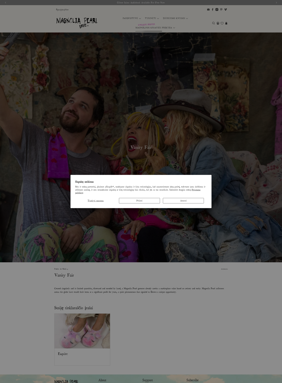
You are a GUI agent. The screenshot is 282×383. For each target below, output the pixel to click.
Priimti (139, 200)
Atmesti (183, 200)
